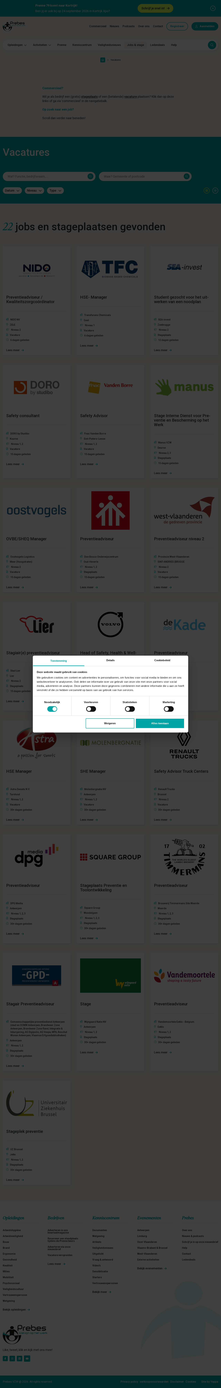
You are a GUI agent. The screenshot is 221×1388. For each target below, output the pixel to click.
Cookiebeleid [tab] (162, 660)
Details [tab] (110, 660)
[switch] (91, 709)
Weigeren (110, 723)
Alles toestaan (160, 723)
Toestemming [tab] (58, 660)
